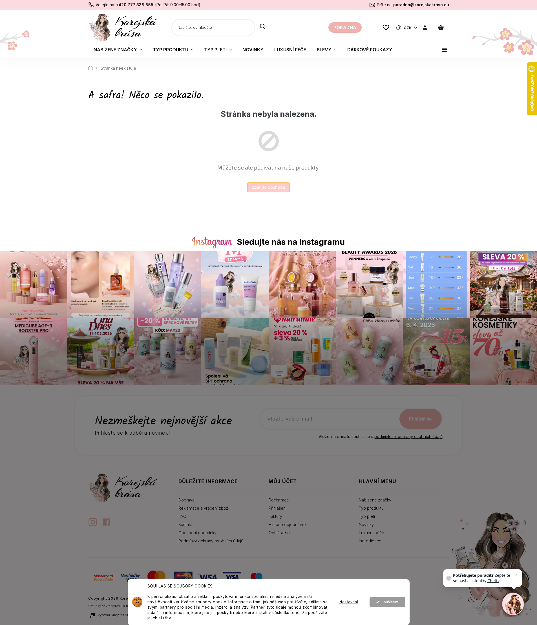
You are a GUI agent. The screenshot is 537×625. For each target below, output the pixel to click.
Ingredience (370, 540)
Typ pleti (367, 516)
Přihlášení (277, 508)
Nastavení (348, 602)
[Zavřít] (516, 575)
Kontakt (185, 524)
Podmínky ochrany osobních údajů (210, 540)
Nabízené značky (375, 500)
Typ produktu (371, 508)
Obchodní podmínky (197, 532)
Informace (238, 602)
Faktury (275, 516)
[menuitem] (117, 49)
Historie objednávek (287, 524)
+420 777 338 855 (134, 4)
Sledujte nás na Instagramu (291, 242)
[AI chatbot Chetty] (513, 604)
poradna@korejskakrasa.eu (421, 4)
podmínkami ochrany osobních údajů (408, 436)
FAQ (182, 516)
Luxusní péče (371, 532)
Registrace (279, 500)
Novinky (366, 524)
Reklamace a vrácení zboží (203, 508)
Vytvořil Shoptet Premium (119, 615)
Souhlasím (390, 602)
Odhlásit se (279, 532)
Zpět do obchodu (268, 187)
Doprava (186, 500)
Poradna (345, 27)
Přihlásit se (420, 419)
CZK (408, 27)
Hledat (262, 27)
